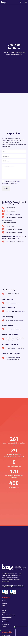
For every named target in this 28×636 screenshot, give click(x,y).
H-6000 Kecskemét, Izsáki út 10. (15, 348)
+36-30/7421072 (10, 226)
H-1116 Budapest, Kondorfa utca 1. (15, 241)
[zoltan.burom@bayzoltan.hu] (4, 229)
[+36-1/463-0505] (4, 211)
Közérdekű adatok (7, 617)
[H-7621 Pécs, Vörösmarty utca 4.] (4, 320)
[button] (20, 2)
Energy (4, 610)
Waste (3, 605)
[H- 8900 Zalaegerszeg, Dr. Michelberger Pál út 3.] (4, 358)
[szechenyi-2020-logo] (21, 631)
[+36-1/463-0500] (4, 208)
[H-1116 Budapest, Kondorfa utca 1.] (4, 242)
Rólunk (4, 619)
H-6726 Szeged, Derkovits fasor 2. (15, 311)
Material (4, 603)
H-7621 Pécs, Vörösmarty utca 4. (15, 320)
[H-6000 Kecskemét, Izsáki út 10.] (4, 348)
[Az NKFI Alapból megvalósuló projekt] (8, 632)
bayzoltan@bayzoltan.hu (13, 214)
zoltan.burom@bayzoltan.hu (14, 229)
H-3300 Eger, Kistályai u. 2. (13, 329)
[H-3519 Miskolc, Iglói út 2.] (4, 294)
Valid (3, 612)
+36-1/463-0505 (10, 211)
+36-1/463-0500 (10, 207)
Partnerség (5, 621)
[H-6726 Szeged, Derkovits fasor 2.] (4, 311)
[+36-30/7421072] (4, 226)
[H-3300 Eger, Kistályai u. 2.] (4, 329)
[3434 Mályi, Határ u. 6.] (4, 303)
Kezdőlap (4, 600)
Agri (3, 607)
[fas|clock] (4, 217)
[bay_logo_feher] (3, 2)
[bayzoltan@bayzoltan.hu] (4, 214)
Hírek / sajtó (5, 624)
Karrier (4, 626)
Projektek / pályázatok (8, 614)
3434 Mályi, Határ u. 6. (12, 303)
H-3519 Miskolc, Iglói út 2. (13, 294)
